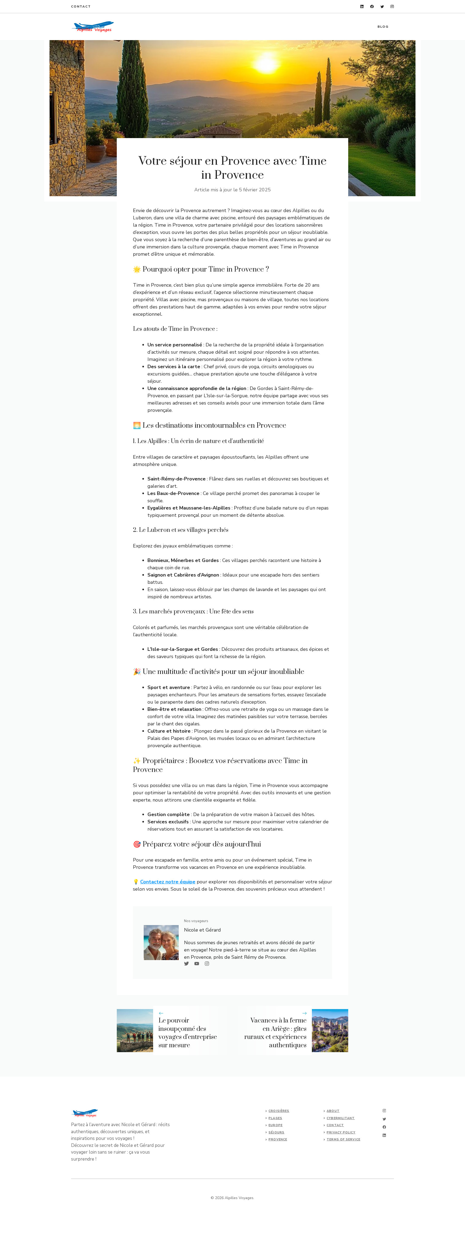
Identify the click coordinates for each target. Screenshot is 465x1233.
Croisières (279, 1111)
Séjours (276, 1132)
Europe (276, 1125)
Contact (81, 6)
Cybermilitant (341, 1118)
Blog (383, 26)
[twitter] (382, 6)
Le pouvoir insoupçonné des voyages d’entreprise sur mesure (187, 1033)
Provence (278, 1139)
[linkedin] (362, 6)
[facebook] (372, 6)
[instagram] (392, 6)
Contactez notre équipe (167, 882)
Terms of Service (343, 1139)
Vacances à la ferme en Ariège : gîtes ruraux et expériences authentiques (275, 1033)
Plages (275, 1118)
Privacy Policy (341, 1132)
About (333, 1111)
